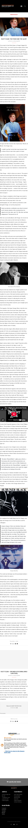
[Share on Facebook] (10, 643)
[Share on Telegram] (15, 643)
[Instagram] (16, 824)
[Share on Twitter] (12, 643)
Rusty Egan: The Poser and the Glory (14, 39)
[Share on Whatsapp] (13, 643)
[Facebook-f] (11, 824)
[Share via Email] (17, 643)
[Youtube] (14, 824)
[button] (21, 6)
